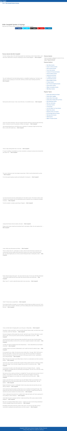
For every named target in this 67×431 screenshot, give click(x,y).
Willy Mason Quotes (51, 88)
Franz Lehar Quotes (51, 70)
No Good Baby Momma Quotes (53, 113)
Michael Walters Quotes (51, 80)
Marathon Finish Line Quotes (53, 111)
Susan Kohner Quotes (51, 85)
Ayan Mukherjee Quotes (52, 101)
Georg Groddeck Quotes (52, 73)
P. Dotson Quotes (50, 82)
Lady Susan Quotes (51, 104)
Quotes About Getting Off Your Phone (54, 99)
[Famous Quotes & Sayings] (3, 1)
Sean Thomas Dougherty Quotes (53, 83)
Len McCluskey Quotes (51, 78)
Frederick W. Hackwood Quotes (53, 71)
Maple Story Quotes (51, 109)
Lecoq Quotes (49, 106)
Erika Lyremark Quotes (51, 68)
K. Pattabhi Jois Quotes (51, 77)
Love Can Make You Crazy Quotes (54, 108)
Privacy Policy (26, 429)
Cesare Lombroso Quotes (52, 66)
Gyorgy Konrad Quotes (51, 75)
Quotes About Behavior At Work (53, 94)
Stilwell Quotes (50, 116)
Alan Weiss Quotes (50, 65)
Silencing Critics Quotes (51, 115)
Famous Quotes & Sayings (32, 428)
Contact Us (37, 429)
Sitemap (41, 429)
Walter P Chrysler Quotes (52, 118)
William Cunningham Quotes (52, 87)
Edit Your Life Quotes (51, 103)
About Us (32, 429)
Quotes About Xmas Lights (52, 98)
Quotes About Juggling (51, 96)
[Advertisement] (33, 13)
